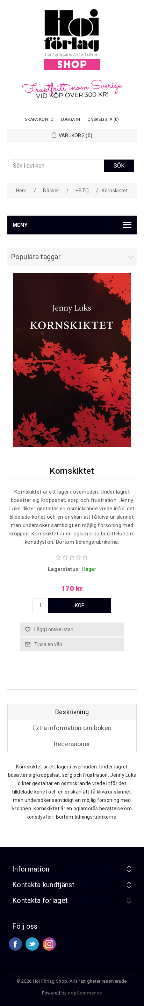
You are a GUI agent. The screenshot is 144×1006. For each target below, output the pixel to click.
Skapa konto (39, 119)
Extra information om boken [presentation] (72, 728)
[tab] (72, 712)
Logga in (70, 119)
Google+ (49, 944)
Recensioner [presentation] (72, 744)
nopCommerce (85, 993)
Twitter (32, 944)
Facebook (15, 944)
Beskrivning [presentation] (72, 711)
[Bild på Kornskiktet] (72, 445)
